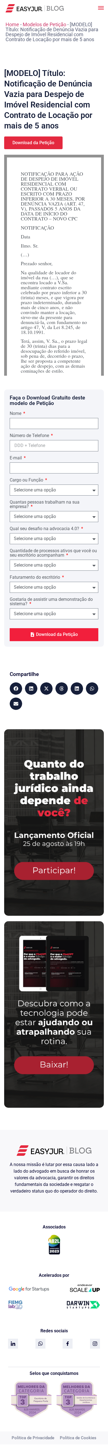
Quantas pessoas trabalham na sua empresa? (44, 504)
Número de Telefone (30, 435)
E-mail (16, 458)
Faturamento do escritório (35, 577)
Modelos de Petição (44, 24)
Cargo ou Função (27, 480)
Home (12, 24)
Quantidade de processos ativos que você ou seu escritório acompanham (53, 553)
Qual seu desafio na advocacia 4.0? (45, 529)
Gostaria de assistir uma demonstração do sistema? (51, 601)
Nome (16, 413)
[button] (16, 688)
